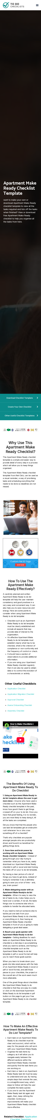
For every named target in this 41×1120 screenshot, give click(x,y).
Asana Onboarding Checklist (19, 705)
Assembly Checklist (15, 711)
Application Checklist (16, 688)
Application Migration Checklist (20, 694)
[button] (37, 5)
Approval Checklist (15, 700)
